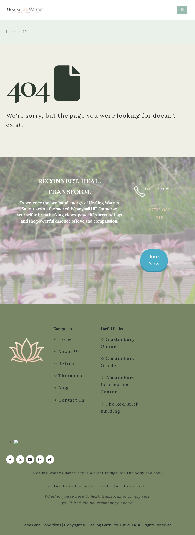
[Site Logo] (25, 10)
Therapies (70, 376)
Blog (63, 388)
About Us (69, 351)
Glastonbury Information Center (118, 385)
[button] (182, 10)
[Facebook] (10, 459)
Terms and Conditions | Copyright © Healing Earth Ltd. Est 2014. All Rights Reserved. (98, 525)
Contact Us (72, 400)
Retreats (68, 363)
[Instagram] (40, 459)
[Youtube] (30, 459)
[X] (20, 459)
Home (65, 339)
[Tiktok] (50, 459)
